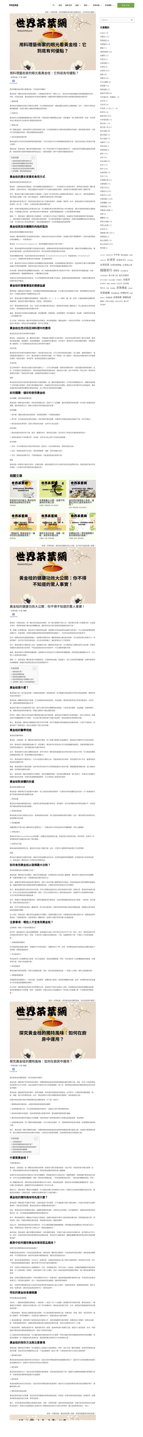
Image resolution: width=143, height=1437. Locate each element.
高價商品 (103, 236)
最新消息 (103, 116)
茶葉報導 (103, 184)
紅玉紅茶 (119, 283)
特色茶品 (103, 146)
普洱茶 (102, 112)
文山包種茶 (104, 82)
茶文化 (102, 288)
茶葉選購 (105, 292)
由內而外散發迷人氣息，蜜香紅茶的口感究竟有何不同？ (81, 502)
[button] (54, 5)
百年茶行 (103, 283)
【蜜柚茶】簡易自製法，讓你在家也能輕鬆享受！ (22, 534)
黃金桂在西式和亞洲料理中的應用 (23, 169)
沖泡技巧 (119, 280)
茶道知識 (103, 206)
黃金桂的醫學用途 (18, 674)
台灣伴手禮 (103, 260)
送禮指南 (109, 297)
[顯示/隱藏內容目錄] (32, 158)
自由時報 (103, 172)
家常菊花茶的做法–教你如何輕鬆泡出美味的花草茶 (23, 501)
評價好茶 (124, 292)
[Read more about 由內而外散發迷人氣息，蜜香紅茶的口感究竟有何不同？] (82, 488)
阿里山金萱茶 (119, 301)
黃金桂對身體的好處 (19, 677)
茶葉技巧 (103, 191)
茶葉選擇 (130, 288)
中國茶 (41, 505)
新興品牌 (103, 89)
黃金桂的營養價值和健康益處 (22, 166)
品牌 (101, 74)
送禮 (131, 293)
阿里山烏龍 (104, 221)
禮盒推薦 (113, 283)
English (103, 33)
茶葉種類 (103, 202)
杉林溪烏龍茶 (104, 276)
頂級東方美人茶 (106, 233)
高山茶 (126, 301)
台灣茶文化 (121, 260)
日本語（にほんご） (107, 108)
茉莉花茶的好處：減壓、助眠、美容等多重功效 (51, 534)
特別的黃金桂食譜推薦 (19, 1149)
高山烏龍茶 (104, 240)
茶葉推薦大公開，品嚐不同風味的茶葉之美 (51, 501)
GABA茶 (102, 255)
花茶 (45, 538)
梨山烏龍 (103, 138)
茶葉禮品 (112, 288)
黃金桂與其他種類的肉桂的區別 (22, 163)
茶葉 (107, 288)
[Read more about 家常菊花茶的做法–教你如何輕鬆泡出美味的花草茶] (23, 488)
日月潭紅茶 (124, 271)
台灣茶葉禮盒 (116, 265)
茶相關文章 (104, 180)
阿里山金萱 (104, 225)
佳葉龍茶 (103, 44)
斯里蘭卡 (103, 86)
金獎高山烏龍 (105, 210)
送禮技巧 (102, 297)
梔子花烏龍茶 (104, 280)
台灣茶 (102, 67)
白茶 (101, 157)
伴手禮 (117, 254)
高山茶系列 (54, 505)
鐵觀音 (102, 218)
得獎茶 (102, 78)
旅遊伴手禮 (104, 93)
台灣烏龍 (103, 63)
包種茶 (102, 55)
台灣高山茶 (127, 265)
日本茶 (102, 101)
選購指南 (127, 297)
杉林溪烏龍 (104, 120)
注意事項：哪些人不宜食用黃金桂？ (24, 682)
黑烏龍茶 (103, 305)
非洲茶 (102, 229)
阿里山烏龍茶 (109, 301)
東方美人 (103, 123)
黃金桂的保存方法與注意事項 (22, 1152)
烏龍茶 (102, 142)
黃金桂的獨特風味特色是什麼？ (22, 1144)
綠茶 (75, 538)
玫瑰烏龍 (103, 150)
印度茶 (102, 59)
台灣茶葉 (104, 264)
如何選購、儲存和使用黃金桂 (22, 171)
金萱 (101, 214)
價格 (101, 48)
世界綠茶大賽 (109, 255)
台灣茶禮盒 (130, 260)
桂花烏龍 (103, 131)
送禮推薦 (117, 297)
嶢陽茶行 (106, 270)
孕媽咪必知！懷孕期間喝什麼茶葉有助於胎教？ (81, 534)
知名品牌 (103, 161)
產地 (101, 153)
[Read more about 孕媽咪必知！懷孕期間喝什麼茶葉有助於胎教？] (82, 521)
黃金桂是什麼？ (17, 672)
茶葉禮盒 (121, 287)
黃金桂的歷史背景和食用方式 (22, 161)
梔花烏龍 (103, 135)
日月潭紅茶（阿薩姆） (108, 97)
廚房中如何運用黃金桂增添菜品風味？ (24, 1147)
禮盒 (108, 283)
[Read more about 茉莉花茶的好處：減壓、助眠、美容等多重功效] (52, 521)
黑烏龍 (102, 248)
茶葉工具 (103, 187)
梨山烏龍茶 (112, 280)
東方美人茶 (104, 127)
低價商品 (103, 40)
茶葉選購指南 (115, 293)
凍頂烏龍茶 (104, 52)
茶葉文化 (103, 195)
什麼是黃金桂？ (17, 1142)
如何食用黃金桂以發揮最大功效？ (23, 679)
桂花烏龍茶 (124, 275)
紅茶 (70, 507)
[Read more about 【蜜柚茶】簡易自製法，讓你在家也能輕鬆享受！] (23, 521)
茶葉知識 (14, 77)
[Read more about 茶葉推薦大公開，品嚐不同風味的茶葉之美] (52, 488)
